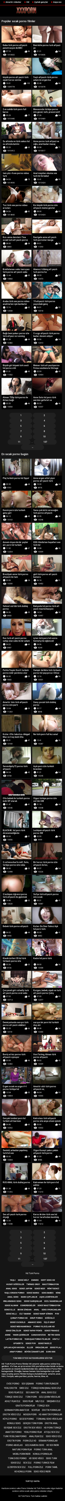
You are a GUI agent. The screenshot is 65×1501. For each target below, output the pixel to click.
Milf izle (40, 1401)
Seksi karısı (33, 1293)
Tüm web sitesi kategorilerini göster (32, 1358)
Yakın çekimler (21, 1335)
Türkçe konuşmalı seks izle (46, 1388)
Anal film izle (36, 1436)
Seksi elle (9, 1310)
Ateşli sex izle (52, 1432)
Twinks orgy (33, 1284)
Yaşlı (13, 1280)
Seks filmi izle (15, 1392)
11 (19, 442)
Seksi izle (16, 1463)
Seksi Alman (11, 1305)
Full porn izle (35, 1467)
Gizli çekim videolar (49, 1397)
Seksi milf (23, 1280)
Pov (57, 1314)
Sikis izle (24, 1388)
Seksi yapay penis (32, 1330)
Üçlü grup (49, 1322)
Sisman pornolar (48, 1441)
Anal (36, 1310)
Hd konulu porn (22, 1471)
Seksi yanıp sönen (43, 1314)
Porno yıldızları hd (44, 1326)
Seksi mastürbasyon (48, 1305)
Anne (8, 1335)
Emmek (35, 1280)
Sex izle (27, 1463)
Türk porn (31, 1397)
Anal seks (11, 1288)
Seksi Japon (25, 1288)
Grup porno (36, 1318)
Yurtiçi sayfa (33, 1481)
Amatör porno (13, 1432)
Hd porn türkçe (52, 1427)
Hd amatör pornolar (50, 1414)
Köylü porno (10, 1419)
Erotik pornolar (51, 1410)
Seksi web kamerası (20, 1326)
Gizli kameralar (53, 1301)
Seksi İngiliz (45, 1343)
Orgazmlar (41, 1347)
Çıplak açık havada (14, 1347)
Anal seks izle (49, 1392)
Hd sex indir (52, 1445)
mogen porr (30, 1414)
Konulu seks (14, 1423)
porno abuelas (14, 1445)
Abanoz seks (35, 1322)
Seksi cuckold (17, 1322)
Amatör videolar (13, 2)
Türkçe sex (43, 1405)
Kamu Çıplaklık (29, 1297)
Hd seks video (36, 1458)
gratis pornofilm (25, 1405)
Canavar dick (38, 1335)
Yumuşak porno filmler (37, 1339)
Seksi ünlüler (13, 1330)
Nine (58, 1293)
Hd (27, 2)
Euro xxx (50, 1352)
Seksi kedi (39, 1288)
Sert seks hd (48, 1280)
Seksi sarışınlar (33, 1301)
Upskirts (18, 1343)
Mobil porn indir (22, 1454)
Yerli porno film (33, 1432)
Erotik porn (14, 1441)
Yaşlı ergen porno (14, 1293)
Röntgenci (53, 1288)
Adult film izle (12, 1401)
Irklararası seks (12, 1301)
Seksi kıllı (11, 1314)
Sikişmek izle (53, 1401)
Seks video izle (54, 1436)
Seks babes (48, 1293)
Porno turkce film (44, 1463)
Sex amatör (32, 1392)
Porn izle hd (29, 1441)
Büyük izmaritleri (34, 1352)
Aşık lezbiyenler (48, 1297)
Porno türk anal (43, 1449)
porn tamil (52, 1467)
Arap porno (16, 1352)
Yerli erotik (10, 1388)
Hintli (55, 1339)
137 (45, 442)
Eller (30, 1347)
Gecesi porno (26, 1419)
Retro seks (54, 1335)
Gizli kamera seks (34, 1445)
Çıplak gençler (41, 2)
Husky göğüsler (15, 1284)
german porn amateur (16, 1410)
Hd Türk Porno (32, 1273)
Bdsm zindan (24, 1310)
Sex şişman (28, 1383)
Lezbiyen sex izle (16, 1467)
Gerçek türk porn (33, 1423)
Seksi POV (31, 1343)
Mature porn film (22, 1449)
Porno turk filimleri (47, 1383)
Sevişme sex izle (12, 1427)
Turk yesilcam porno (15, 1436)
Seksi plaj (55, 1347)
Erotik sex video (33, 1427)
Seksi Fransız (51, 1330)
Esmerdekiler (27, 1305)
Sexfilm (35, 1410)
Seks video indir (42, 1471)
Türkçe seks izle (14, 1397)
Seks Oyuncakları (51, 1310)
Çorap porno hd (19, 1318)
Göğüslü (50, 1318)
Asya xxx (57, 2)
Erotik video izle (12, 1414)
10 (44, 436)
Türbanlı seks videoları (49, 1419)
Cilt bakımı (25, 1314)
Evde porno (13, 1383)
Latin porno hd (14, 1339)
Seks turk (51, 1458)
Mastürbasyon (50, 1284)
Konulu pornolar (42, 1454)
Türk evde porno (17, 1458)
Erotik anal (51, 1423)
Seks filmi (28, 1401)
